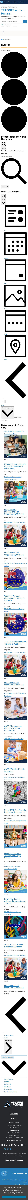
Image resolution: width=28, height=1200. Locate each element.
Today (2, 405)
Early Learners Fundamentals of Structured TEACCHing (14, 512)
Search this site (6, 25)
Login (25, 1182)
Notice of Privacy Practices (21, 1184)
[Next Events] (5, 401)
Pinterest (11, 1149)
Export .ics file (8, 1089)
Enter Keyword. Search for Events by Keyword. (12, 152)
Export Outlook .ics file (10, 1092)
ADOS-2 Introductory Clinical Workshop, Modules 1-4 (13, 728)
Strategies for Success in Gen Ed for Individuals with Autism (15, 466)
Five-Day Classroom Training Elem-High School (12, 855)
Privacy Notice (13, 1193)
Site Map (14, 1118)
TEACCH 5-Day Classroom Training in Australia (15, 643)
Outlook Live (7, 1086)
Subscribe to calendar (8, 1057)
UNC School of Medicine (9, 7)
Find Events (5, 187)
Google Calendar (8, 1079)
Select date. (17, 417)
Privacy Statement (21, 1180)
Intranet (12, 1180)
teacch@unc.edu (16, 1140)
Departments (17, 2)
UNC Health (5, 1180)
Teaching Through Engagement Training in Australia (14, 598)
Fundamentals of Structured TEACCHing (14, 554)
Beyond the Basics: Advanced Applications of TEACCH (15, 901)
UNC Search (24, 2)
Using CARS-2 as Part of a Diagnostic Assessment (15, 811)
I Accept (14, 1196)
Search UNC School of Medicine (10, 27)
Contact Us (14, 1114)
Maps (12, 2)
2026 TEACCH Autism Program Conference (13, 946)
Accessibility (7, 2)
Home (2, 39)
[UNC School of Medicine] (14, 1173)
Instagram (5, 1149)
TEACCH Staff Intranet (14, 1160)
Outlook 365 (7, 1084)
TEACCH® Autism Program (12, 12)
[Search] (25, 21)
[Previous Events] (15, 398)
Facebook (2, 1149)
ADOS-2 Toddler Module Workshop (14, 770)
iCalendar (6, 1081)
